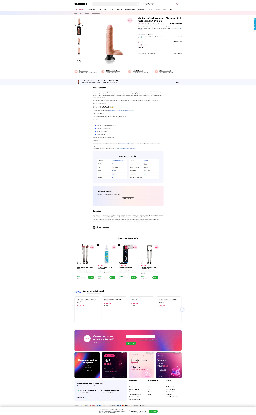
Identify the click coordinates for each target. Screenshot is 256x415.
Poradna (149, 394)
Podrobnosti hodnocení (158, 23)
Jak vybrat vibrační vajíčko (172, 396)
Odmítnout (143, 411)
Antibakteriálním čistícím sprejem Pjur (126, 148)
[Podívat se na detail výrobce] (180, 53)
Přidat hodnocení (128, 198)
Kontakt (149, 386)
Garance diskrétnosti (134, 389)
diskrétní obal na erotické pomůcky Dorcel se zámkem (121, 110)
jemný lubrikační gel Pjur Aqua (126, 143)
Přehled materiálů (170, 391)
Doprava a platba (133, 386)
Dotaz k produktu (142, 53)
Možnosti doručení (178, 41)
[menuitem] (79, 9)
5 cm (145, 164)
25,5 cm (114, 174)
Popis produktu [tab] (85, 82)
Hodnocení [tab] (92, 82)
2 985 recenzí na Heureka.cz (93, 293)
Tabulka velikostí (169, 386)
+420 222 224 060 (149, 3)
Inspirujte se (169, 394)
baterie (146, 160)
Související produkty (111, 82)
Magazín (150, 391)
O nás (149, 389)
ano (145, 174)
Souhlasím (153, 411)
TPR (113, 177)
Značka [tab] (101, 82)
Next (182, 309)
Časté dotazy (132, 391)
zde (115, 412)
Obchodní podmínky (134, 396)
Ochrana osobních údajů (134, 399)
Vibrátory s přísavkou (117, 160)
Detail (91, 277)
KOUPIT (112, 277)
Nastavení (134, 411)
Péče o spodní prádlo (171, 389)
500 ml (121, 262)
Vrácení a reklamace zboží (135, 394)
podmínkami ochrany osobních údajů (148, 339)
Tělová (114, 170)
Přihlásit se (130, 343)
